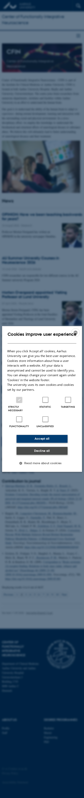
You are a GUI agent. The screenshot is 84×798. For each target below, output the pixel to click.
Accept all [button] (42, 438)
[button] (42, 463)
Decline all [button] (42, 451)
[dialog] (42, 399)
